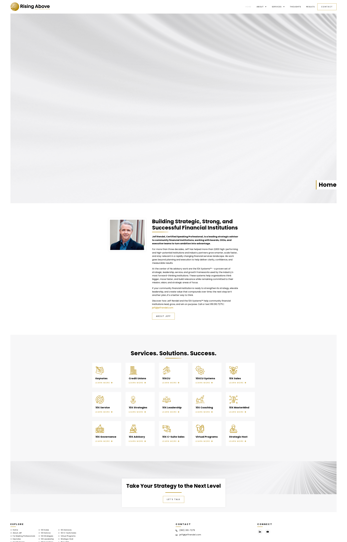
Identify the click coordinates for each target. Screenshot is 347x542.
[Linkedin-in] (260, 532)
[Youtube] (267, 532)
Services (277, 6)
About (260, 6)
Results (310, 6)
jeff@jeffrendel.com (162, 307)
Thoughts (295, 6)
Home (248, 6)
